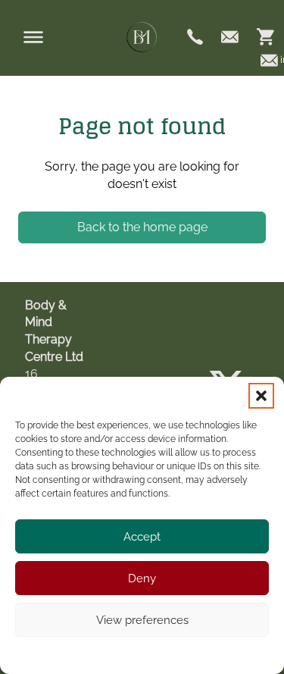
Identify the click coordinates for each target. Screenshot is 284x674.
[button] (261, 395)
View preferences (142, 620)
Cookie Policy (95, 653)
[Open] (33, 37)
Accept (142, 537)
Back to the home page (142, 227)
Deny (142, 578)
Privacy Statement (170, 653)
